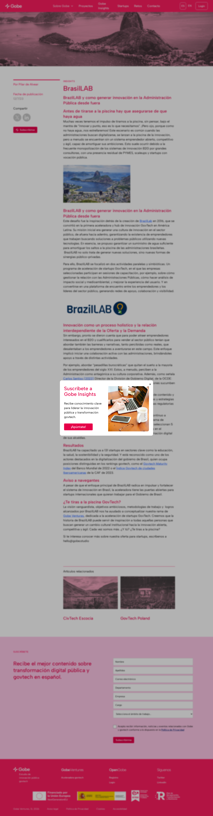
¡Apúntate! (78, 427)
